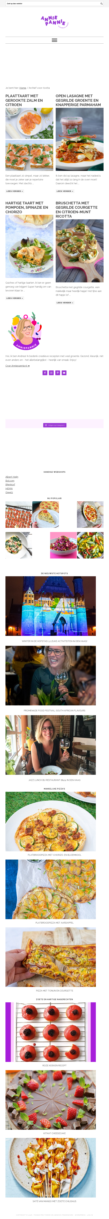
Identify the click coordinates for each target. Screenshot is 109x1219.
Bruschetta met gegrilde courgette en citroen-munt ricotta (77, 210)
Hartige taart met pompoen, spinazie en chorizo (26, 207)
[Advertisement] (54, 64)
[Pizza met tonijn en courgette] (50, 986)
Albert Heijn (11, 476)
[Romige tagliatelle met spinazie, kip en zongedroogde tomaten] (18, 547)
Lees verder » (15, 191)
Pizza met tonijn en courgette (54, 990)
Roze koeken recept (54, 1065)
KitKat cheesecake (54, 1133)
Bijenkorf (10, 484)
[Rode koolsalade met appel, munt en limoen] (63, 547)
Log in (90, 1215)
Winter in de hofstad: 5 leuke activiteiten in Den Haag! (54, 641)
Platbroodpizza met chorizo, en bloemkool (54, 855)
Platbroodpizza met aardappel (54, 923)
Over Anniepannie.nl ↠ (17, 365)
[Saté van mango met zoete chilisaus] (50, 1196)
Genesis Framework (63, 1215)
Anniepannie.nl (54, 21)
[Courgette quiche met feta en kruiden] (45, 516)
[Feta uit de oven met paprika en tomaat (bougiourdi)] (90, 516)
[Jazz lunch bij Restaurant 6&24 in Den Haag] (54, 745)
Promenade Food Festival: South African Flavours (54, 710)
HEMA (9, 488)
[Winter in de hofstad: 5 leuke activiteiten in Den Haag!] (54, 606)
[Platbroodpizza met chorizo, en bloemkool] (50, 850)
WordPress (80, 1215)
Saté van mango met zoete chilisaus (54, 1201)
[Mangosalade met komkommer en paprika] (90, 547)
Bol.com (9, 480)
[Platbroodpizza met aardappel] (50, 918)
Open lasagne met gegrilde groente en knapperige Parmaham (78, 100)
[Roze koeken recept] (50, 1061)
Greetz (9, 492)
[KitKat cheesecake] (50, 1128)
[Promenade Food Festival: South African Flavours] (54, 676)
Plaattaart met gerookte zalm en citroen (24, 100)
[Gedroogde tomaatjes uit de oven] (18, 516)
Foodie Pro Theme (42, 1215)
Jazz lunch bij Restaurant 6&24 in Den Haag (54, 780)
